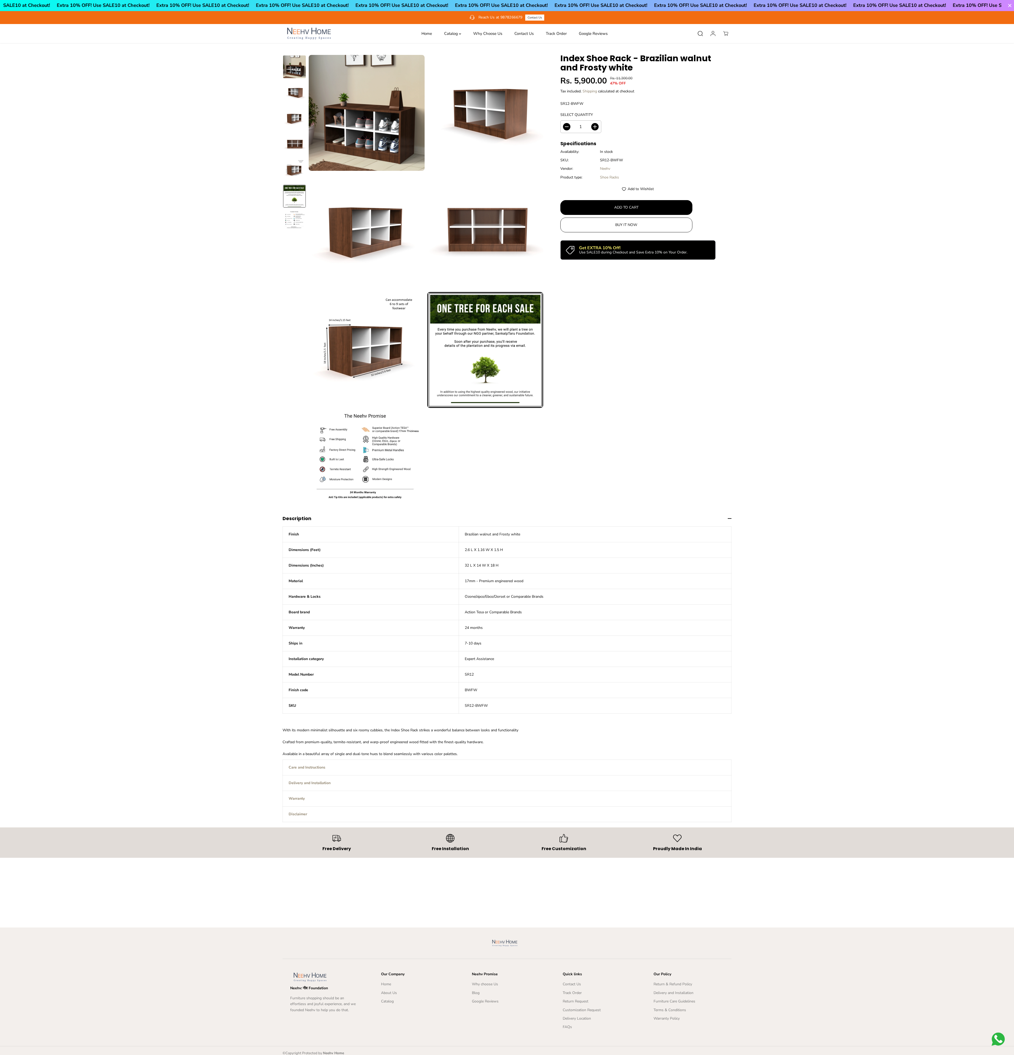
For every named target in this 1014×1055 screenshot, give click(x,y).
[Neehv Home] (309, 33)
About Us (389, 992)
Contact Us (524, 33)
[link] (325, 977)
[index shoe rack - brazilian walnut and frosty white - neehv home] (367, 113)
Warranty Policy (667, 1018)
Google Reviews (593, 33)
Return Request (575, 1001)
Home (426, 33)
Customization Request (582, 1009)
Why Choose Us (487, 33)
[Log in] (713, 33)
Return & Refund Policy (673, 984)
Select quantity (576, 114)
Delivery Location (577, 1018)
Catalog (451, 33)
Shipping (590, 91)
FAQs (567, 1026)
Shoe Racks (609, 177)
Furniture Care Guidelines (674, 1001)
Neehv (605, 168)
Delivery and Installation (673, 992)
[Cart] (725, 33)
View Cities (592, 18)
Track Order (556, 33)
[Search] (700, 33)
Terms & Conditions (670, 1009)
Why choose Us (485, 984)
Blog (476, 992)
